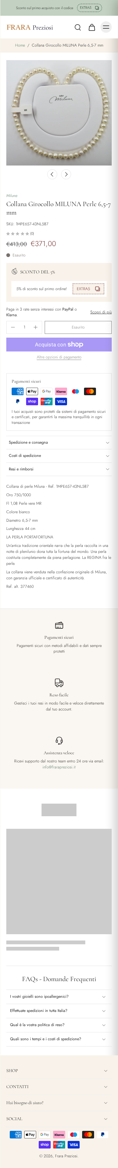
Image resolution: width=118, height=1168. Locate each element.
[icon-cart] (91, 27)
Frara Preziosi (66, 1156)
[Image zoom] (59, 113)
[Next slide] (66, 174)
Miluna (11, 196)
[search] (78, 27)
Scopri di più (101, 312)
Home (20, 45)
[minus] (13, 327)
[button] (78, 327)
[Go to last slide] (52, 174)
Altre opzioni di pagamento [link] (59, 357)
